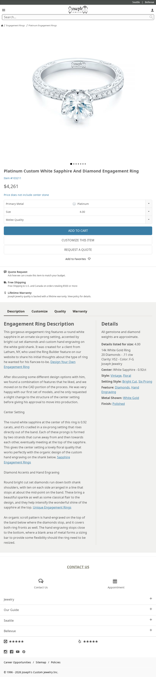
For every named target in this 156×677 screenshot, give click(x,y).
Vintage (116, 375)
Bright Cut (129, 381)
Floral (127, 375)
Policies (55, 662)
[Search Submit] (151, 17)
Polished (118, 404)
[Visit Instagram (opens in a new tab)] (6, 651)
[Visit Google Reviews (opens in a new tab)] (41, 641)
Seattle (9, 620)
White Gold (131, 398)
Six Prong (145, 381)
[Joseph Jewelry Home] (2, 25)
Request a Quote (78, 250)
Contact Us (78, 566)
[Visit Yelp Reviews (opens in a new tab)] (115, 641)
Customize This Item (78, 240)
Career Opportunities (17, 662)
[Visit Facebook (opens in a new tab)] (12, 651)
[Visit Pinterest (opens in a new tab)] (24, 651)
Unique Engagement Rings (52, 507)
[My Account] (152, 10)
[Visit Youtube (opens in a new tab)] (18, 651)
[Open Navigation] (3, 10)
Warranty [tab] (80, 311)
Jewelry (9, 599)
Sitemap (41, 662)
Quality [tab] (60, 311)
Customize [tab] (40, 311)
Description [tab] (16, 311)
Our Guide (11, 610)
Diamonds (122, 387)
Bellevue (10, 631)
